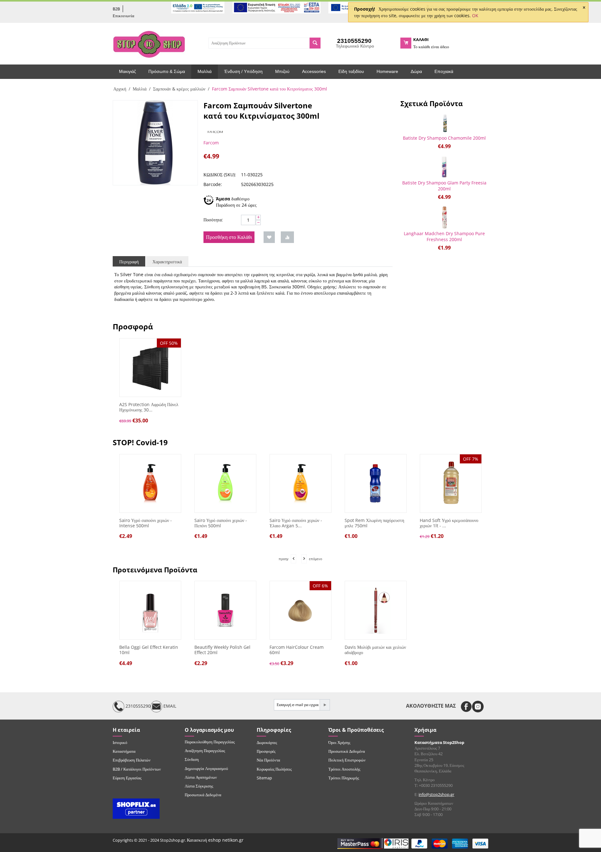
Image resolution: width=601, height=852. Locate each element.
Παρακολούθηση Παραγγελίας (210, 742)
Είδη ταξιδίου (351, 71)
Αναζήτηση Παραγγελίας (205, 750)
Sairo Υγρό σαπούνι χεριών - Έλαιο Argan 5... (296, 523)
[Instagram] (478, 706)
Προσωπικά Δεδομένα (203, 795)
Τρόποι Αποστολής (344, 769)
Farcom (211, 143)
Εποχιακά (443, 71)
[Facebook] (466, 706)
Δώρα (416, 71)
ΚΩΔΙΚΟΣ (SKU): (219, 175)
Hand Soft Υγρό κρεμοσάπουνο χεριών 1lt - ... (449, 523)
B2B (116, 9)
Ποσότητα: (213, 220)
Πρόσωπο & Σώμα (166, 71)
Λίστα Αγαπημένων (201, 777)
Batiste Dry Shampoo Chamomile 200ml (444, 138)
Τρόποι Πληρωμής (343, 778)
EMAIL (169, 706)
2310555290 (137, 706)
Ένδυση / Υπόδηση (243, 71)
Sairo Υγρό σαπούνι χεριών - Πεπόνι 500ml (220, 523)
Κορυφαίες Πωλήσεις (274, 769)
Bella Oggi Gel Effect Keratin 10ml (148, 650)
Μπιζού (282, 71)
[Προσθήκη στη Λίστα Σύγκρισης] (287, 237)
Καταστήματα (124, 751)
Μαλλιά (205, 71)
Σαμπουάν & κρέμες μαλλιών (179, 89)
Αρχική (119, 89)
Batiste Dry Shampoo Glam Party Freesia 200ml (444, 186)
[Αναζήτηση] (315, 43)
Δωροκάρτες (267, 742)
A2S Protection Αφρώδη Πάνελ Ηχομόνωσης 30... (148, 407)
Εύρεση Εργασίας (127, 778)
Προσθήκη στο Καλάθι (229, 237)
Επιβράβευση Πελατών (132, 760)
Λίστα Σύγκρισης (199, 786)
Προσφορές (266, 751)
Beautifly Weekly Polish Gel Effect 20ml (222, 650)
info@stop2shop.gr (436, 794)
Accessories (314, 71)
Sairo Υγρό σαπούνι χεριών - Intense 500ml (145, 523)
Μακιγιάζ (127, 71)
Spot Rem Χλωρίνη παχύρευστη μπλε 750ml (374, 523)
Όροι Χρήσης (339, 742)
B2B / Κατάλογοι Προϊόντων (137, 769)
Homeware (387, 71)
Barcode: (212, 184)
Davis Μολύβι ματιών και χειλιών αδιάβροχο (375, 650)
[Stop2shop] (149, 43)
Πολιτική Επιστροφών (347, 760)
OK (475, 15)
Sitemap (264, 778)
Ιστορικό (120, 742)
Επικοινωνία (123, 15)
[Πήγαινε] (325, 705)
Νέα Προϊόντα (268, 760)
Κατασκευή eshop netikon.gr (215, 840)
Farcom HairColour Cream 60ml (297, 650)
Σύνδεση (192, 759)
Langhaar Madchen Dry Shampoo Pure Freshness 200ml (444, 236)
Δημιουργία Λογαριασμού (206, 768)
